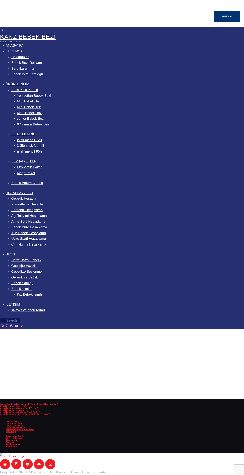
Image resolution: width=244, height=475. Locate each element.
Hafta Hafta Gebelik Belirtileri (20, 430)
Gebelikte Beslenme (15, 428)
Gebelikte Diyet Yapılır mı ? (13, 406)
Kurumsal (10, 442)
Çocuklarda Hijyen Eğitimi (13, 410)
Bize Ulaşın (11, 446)
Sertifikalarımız (13, 444)
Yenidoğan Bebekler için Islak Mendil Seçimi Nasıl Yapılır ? (29, 404)
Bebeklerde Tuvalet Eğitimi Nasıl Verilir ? (20, 412)
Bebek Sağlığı (12, 422)
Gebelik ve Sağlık (14, 426)
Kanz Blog (11, 431)
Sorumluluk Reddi (14, 436)
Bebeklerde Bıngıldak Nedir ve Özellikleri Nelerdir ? (25, 414)
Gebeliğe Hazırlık (14, 424)
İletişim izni (11, 440)
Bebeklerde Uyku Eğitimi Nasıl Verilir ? (19, 408)
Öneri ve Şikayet (14, 438)
